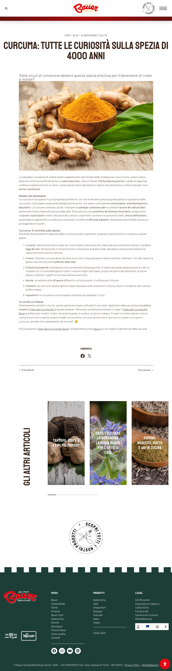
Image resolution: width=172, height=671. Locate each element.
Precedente (28, 369)
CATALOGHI (99, 632)
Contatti (55, 637)
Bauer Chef (57, 614)
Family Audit (142, 611)
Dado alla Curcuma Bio (42, 309)
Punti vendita (58, 633)
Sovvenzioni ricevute (146, 614)
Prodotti (55, 611)
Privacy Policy (132, 664)
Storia (54, 607)
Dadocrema (57, 618)
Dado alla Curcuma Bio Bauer (53, 328)
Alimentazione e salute (94, 35)
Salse (96, 618)
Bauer (54, 599)
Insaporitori (99, 607)
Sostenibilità (58, 603)
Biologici (98, 611)
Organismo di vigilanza (147, 603)
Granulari (98, 614)
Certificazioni (142, 599)
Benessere (57, 626)
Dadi (95, 603)
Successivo (144, 369)
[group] (66, 443)
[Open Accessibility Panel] (165, 664)
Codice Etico (142, 607)
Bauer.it (98, 328)
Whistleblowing (143, 618)
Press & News (58, 630)
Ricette (55, 622)
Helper (96, 622)
